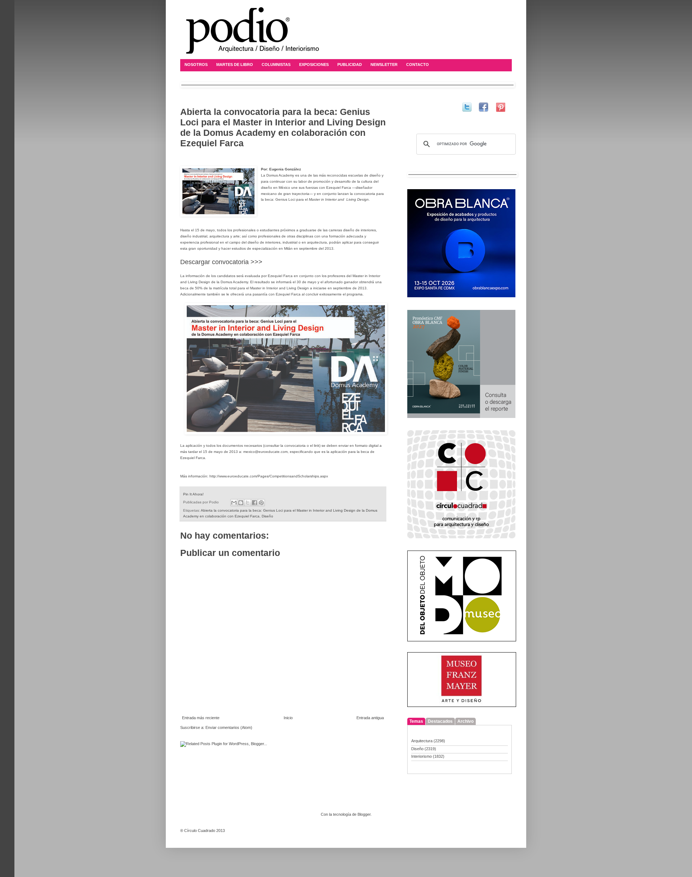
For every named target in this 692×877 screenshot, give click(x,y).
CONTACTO (417, 64)
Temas (416, 721)
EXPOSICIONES (314, 64)
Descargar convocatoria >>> (221, 262)
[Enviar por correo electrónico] (234, 502)
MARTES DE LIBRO (234, 64)
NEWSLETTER (384, 64)
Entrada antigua (370, 718)
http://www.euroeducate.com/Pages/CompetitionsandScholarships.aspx (268, 476)
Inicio (288, 718)
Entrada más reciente (200, 718)
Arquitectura (421, 741)
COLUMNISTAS (276, 64)
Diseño (267, 516)
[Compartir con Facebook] (254, 502)
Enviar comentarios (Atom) (228, 727)
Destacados (440, 721)
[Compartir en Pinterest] (261, 502)
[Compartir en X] (247, 502)
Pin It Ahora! (193, 494)
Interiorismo (421, 756)
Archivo (465, 721)
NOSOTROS (196, 64)
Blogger (364, 814)
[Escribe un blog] (240, 502)
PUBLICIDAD (349, 64)
